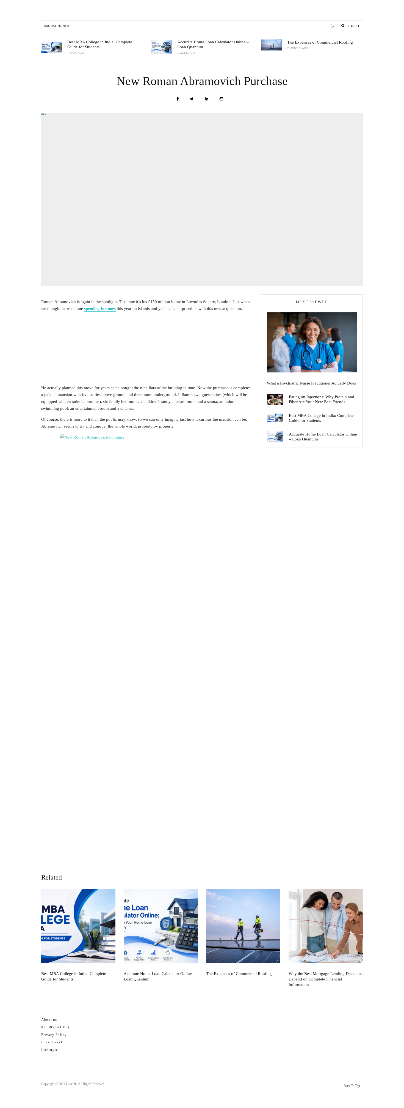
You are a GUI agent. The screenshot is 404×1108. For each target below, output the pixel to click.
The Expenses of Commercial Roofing (320, 42)
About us (49, 1019)
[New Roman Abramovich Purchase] (147, 639)
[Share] (177, 99)
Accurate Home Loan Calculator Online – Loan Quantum (213, 44)
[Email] (221, 99)
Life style (49, 1050)
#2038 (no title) (55, 1027)
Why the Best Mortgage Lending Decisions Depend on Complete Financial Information (326, 979)
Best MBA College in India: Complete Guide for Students (99, 44)
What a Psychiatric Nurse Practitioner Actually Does (311, 383)
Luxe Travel (51, 1042)
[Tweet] (192, 99)
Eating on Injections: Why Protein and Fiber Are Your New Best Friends (321, 399)
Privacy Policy (54, 1035)
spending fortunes (100, 308)
